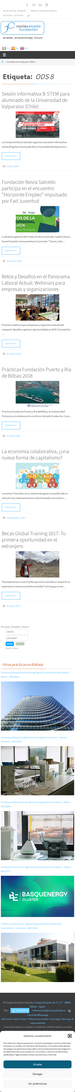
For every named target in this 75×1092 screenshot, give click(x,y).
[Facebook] (27, 4)
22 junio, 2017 (13, 601)
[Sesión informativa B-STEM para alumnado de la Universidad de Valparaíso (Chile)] (37, 125)
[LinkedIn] (40, 4)
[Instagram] (47, 4)
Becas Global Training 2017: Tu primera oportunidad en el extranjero (34, 535)
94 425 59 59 (22, 1005)
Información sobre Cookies (13, 1014)
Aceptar (37, 1064)
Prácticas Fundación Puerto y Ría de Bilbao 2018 (36, 370)
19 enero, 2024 (13, 352)
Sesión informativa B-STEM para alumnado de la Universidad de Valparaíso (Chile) (36, 100)
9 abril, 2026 (12, 166)
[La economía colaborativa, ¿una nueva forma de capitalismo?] (37, 473)
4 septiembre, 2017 (16, 514)
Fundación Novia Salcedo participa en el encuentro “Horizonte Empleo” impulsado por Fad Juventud (34, 190)
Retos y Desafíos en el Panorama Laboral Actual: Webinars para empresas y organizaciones (36, 281)
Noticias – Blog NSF (13, 15)
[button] (70, 1036)
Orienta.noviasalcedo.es (44, 10)
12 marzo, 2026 (14, 259)
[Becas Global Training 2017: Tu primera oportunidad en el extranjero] (37, 560)
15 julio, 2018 (13, 433)
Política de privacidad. (38, 1014)
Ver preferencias (37, 1083)
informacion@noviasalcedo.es (48, 1005)
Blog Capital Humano (14, 10)
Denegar (37, 1074)
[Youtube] (34, 4)
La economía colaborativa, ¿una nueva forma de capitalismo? (35, 451)
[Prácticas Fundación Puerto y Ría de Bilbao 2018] (37, 391)
